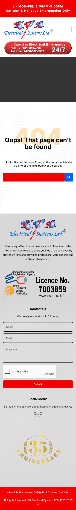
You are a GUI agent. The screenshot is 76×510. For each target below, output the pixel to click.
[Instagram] (41, 414)
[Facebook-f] (35, 414)
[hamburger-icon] (68, 29)
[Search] (69, 177)
